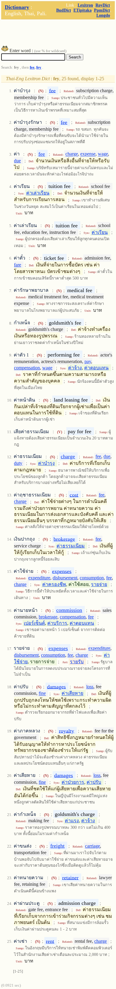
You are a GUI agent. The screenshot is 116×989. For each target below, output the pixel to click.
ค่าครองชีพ (54, 584)
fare (17, 264)
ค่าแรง (72, 820)
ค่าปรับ (94, 782)
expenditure (39, 577)
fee (32, 67)
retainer (70, 877)
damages (56, 686)
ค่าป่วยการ (73, 782)
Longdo (103, 15)
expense (87, 154)
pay (87, 361)
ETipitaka (82, 10)
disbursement (65, 577)
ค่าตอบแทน (96, 367)
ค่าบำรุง (46, 463)
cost (74, 495)
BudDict (63, 10)
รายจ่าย (99, 584)
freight (57, 846)
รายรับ (77, 661)
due (17, 160)
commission (69, 610)
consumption (92, 577)
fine (42, 693)
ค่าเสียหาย (72, 693)
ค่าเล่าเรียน (37, 192)
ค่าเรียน (100, 232)
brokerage (64, 539)
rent (50, 941)
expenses (61, 571)
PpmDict (102, 10)
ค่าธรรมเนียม (71, 545)
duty (18, 463)
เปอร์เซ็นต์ (34, 623)
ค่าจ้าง (75, 367)
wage (103, 154)
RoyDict (102, 5)
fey (38, 67)
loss (89, 686)
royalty (66, 731)
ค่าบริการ (57, 623)
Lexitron (85, 5)
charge (71, 154)
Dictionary (17, 7)
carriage (92, 845)
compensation (27, 367)
